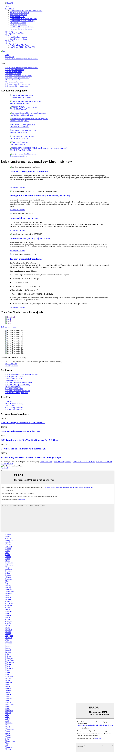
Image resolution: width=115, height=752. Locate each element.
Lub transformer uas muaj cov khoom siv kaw (26, 11)
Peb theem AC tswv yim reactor (21, 29)
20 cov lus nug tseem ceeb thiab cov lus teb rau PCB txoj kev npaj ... (32, 457)
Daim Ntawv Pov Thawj (18, 39)
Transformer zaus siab (17, 17)
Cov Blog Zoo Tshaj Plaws (19, 45)
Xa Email (4, 468)
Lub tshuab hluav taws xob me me (22, 27)
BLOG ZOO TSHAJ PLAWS (84, 462)
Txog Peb (8, 35)
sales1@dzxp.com (11, 366)
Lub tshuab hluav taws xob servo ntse (23, 19)
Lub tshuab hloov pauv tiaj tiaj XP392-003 (30, 238)
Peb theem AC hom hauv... (19, 127)
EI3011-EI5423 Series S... (19, 109)
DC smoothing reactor (18, 23)
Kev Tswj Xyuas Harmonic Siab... (22, 115)
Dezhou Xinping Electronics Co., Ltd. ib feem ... (23, 422)
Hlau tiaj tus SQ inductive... (20, 138)
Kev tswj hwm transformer (19, 13)
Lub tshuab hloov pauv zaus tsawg (22, 21)
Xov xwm (9, 31)
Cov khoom (9, 9)
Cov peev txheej (11, 43)
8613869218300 (11, 364)
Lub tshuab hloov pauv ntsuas (20, 97)
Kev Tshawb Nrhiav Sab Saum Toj (22, 47)
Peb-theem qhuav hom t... (19, 132)
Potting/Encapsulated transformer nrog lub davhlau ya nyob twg (40, 195)
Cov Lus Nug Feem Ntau (14, 33)
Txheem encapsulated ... (18, 156)
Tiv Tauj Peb (9, 41)
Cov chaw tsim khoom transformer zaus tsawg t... (23, 449)
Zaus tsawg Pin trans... (18, 144)
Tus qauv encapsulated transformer (26, 259)
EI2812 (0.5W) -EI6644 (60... (20, 150)
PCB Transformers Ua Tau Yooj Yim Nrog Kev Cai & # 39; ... (29, 440)
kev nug (13, 187)
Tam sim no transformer (18, 15)
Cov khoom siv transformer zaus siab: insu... (21, 431)
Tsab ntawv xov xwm (8, 327)
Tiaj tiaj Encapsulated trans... (20, 103)
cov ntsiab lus (20, 187)
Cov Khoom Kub (46, 462)
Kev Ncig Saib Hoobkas (18, 37)
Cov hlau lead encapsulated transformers (29, 171)
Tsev (7, 7)
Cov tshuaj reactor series (18, 25)
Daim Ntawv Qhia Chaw (62, 462)
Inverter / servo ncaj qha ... (19, 121)
